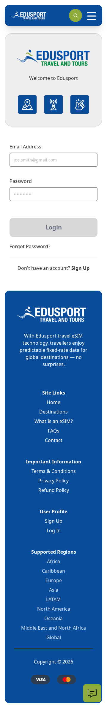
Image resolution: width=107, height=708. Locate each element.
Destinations (53, 411)
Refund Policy (53, 490)
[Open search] (75, 15)
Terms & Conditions (54, 471)
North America (53, 609)
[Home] (29, 15)
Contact (53, 440)
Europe (53, 580)
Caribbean (53, 571)
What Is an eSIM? (53, 421)
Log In (54, 530)
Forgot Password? (30, 246)
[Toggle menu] (91, 16)
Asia (53, 590)
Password (21, 181)
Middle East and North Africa (53, 628)
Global (53, 637)
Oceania (53, 618)
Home (53, 402)
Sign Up (80, 268)
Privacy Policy (53, 480)
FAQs (53, 430)
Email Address (25, 146)
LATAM (53, 599)
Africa (53, 561)
